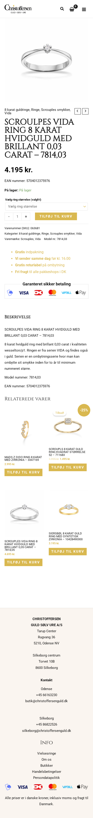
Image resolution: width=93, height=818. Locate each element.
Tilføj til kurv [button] (23, 472)
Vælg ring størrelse (23, 199)
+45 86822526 (46, 724)
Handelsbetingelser (46, 772)
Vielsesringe (46, 753)
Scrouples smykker (55, 110)
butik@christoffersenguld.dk (46, 701)
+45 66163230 (46, 695)
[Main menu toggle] (83, 9)
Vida (8, 113)
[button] (62, 9)
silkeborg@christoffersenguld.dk (46, 731)
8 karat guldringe (17, 110)
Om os (46, 759)
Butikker (46, 766)
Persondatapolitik (46, 778)
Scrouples (27, 239)
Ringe (35, 110)
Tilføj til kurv (56, 216)
